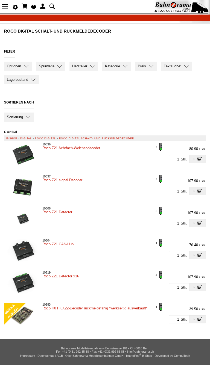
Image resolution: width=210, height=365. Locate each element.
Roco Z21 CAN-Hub (58, 244)
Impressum (27, 355)
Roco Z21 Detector (57, 212)
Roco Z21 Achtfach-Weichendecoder (71, 148)
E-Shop (11, 138)
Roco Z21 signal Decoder (62, 180)
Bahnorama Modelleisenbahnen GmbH (98, 355)
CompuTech (182, 355)
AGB (60, 355)
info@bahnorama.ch (140, 351)
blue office (133, 355)
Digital (26, 138)
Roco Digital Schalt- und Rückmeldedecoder (96, 138)
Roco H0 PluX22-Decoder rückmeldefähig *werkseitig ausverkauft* (94, 308)
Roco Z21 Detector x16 (60, 276)
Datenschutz (45, 355)
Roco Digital (45, 138)
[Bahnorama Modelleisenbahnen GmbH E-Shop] (181, 11)
